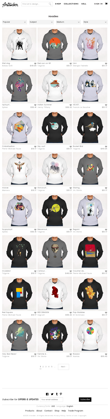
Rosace (76, 354)
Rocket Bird (78, 146)
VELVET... (76, 104)
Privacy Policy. (60, 415)
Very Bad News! (9, 354)
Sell (84, 4)
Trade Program (75, 411)
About (39, 411)
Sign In (98, 4)
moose (5, 187)
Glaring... (77, 187)
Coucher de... (79, 271)
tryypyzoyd (7, 229)
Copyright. (82, 415)
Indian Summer (45, 104)
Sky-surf (41, 146)
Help (64, 411)
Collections (71, 4)
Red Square (7, 312)
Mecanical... (43, 229)
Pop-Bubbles (79, 312)
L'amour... (42, 271)
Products (29, 411)
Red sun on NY (44, 63)
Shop (58, 4)
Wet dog (6, 63)
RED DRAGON (43, 312)
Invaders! (6, 271)
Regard (76, 229)
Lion (75, 63)
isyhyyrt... (6, 104)
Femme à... (43, 354)
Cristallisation (8, 146)
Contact (48, 411)
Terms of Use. (72, 415)
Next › (63, 366)
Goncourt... (43, 187)
